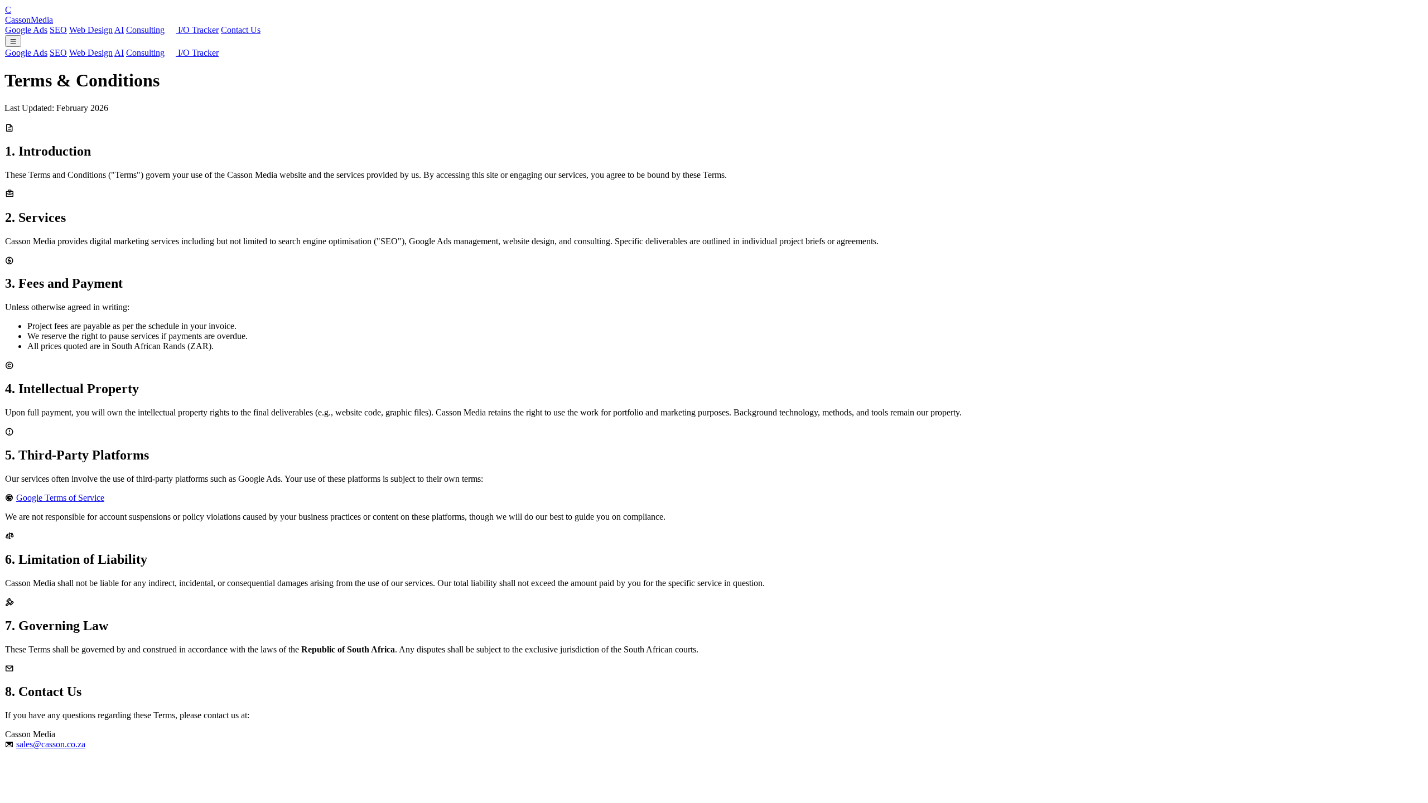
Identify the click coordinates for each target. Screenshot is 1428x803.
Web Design (91, 30)
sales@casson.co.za (50, 744)
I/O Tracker (197, 30)
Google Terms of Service (60, 497)
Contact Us (240, 30)
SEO (58, 30)
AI (119, 30)
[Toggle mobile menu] (13, 41)
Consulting (145, 30)
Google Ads (26, 30)
